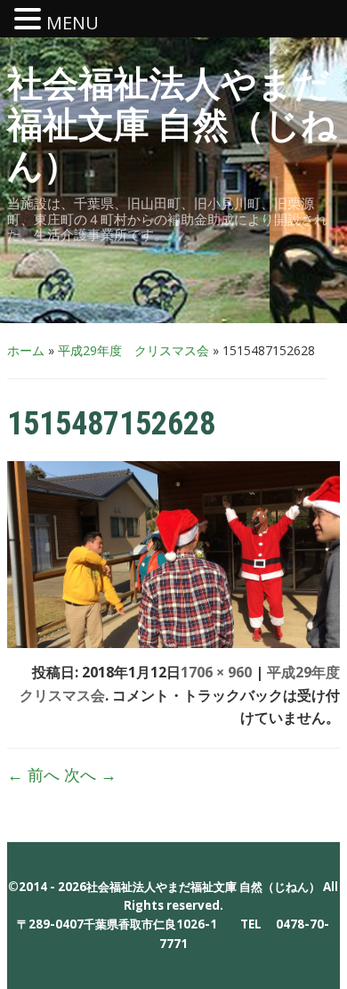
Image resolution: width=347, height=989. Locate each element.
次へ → (90, 774)
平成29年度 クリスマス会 (133, 350)
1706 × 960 (216, 672)
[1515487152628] (173, 553)
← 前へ (33, 774)
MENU (72, 23)
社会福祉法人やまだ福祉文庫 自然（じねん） (172, 125)
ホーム (25, 350)
